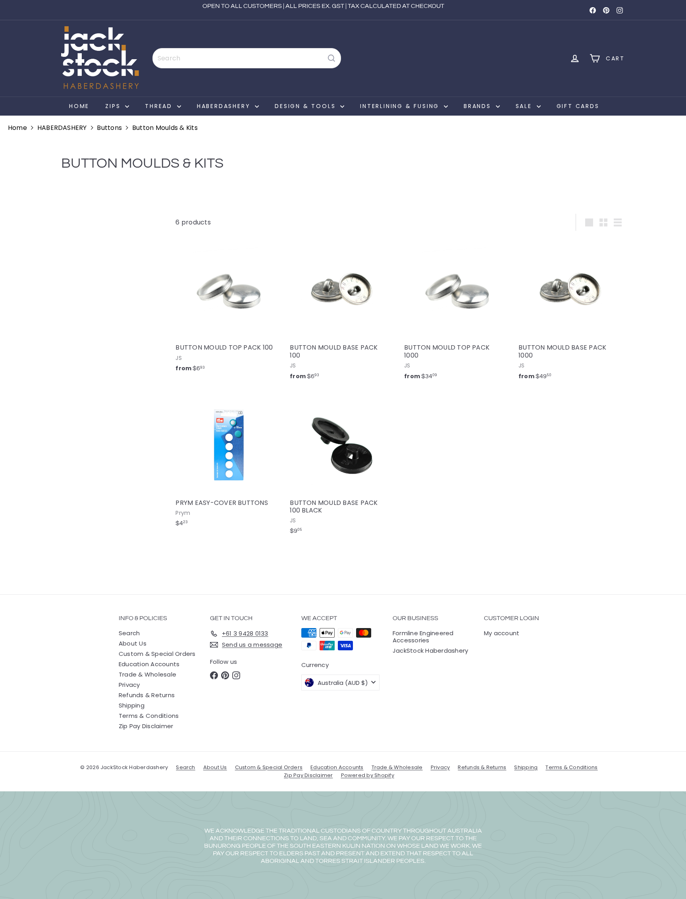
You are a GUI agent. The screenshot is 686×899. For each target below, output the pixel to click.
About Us (132, 643)
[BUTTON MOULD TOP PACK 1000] (457, 312)
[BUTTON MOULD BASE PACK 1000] (571, 312)
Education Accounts (149, 664)
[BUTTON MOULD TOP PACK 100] (228, 308)
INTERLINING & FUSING (401, 106)
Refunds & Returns (147, 695)
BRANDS (479, 106)
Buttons (109, 127)
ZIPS (114, 106)
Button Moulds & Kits (165, 127)
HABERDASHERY (225, 106)
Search (129, 633)
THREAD (160, 106)
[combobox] (246, 58)
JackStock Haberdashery (430, 650)
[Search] (331, 58)
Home (79, 106)
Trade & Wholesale (147, 674)
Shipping (132, 705)
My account (501, 633)
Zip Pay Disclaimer (146, 726)
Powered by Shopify (367, 775)
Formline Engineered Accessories (423, 636)
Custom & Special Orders (157, 654)
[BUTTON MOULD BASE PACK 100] (343, 312)
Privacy (129, 685)
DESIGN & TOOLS (306, 106)
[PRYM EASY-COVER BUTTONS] (228, 463)
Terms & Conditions (149, 715)
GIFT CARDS (578, 106)
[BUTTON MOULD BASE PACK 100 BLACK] (343, 467)
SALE (525, 106)
